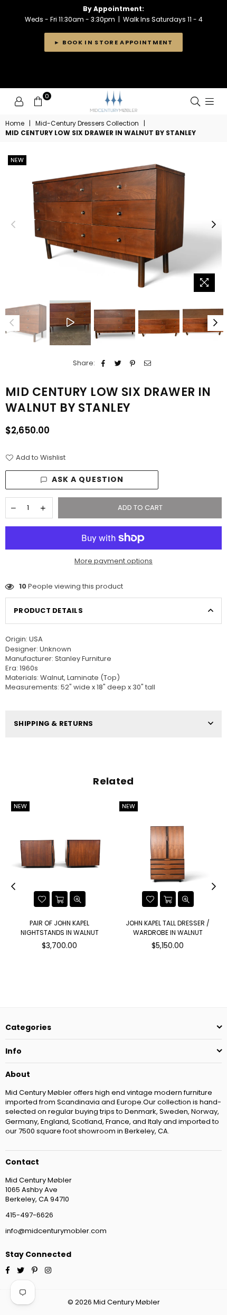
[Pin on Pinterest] (133, 363)
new (17, 160)
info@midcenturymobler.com (56, 1231)
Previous (13, 225)
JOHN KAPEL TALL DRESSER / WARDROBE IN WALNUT (168, 928)
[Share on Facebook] (103, 363)
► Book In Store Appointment (113, 42)
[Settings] (19, 101)
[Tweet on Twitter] (118, 363)
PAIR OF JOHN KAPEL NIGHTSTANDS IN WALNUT (60, 928)
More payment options (113, 561)
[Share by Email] (148, 363)
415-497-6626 (29, 1215)
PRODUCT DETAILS (48, 611)
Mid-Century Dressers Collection (87, 123)
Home (14, 123)
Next (214, 225)
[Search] (195, 101)
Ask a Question (88, 479)
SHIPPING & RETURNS (53, 723)
